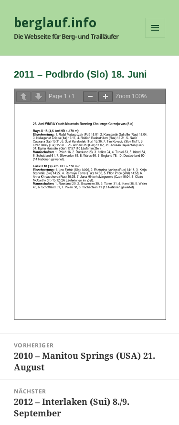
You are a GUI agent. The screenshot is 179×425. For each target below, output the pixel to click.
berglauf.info (55, 22)
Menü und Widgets (155, 37)
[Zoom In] (105, 96)
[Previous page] (23, 96)
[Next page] (39, 96)
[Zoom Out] (90, 96)
